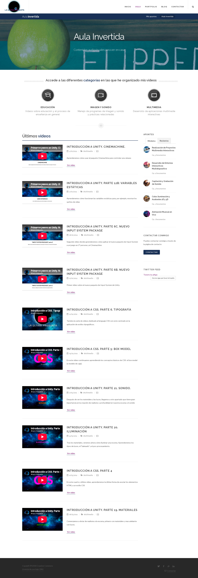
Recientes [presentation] (164, 141)
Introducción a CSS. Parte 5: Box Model (99, 349)
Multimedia (88, 151)
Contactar (152, 252)
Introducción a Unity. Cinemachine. (96, 146)
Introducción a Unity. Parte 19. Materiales (102, 510)
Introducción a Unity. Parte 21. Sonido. (99, 388)
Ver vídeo (71, 165)
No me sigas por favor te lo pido (163, 278)
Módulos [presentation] (152, 141)
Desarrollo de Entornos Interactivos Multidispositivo (162, 166)
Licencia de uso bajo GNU (33, 569)
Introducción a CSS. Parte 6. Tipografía (99, 309)
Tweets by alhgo (150, 275)
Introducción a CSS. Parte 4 (89, 470)
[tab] (151, 140)
